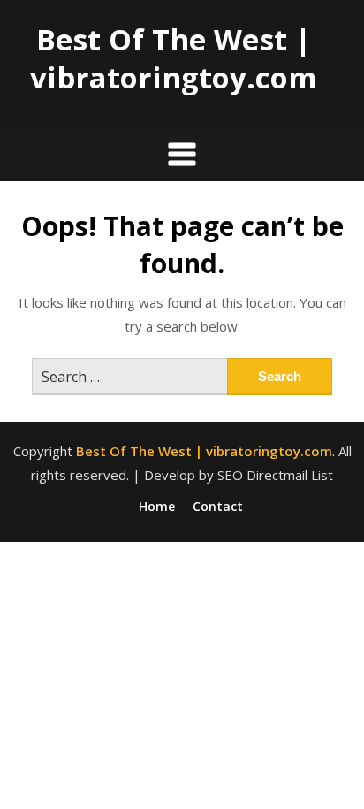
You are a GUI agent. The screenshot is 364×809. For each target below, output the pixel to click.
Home (157, 506)
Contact (218, 506)
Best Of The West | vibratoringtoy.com (173, 58)
